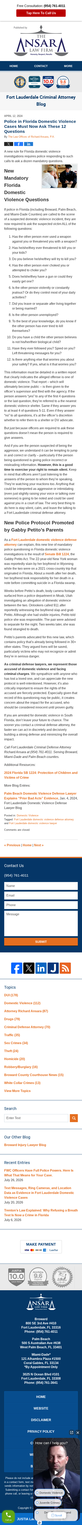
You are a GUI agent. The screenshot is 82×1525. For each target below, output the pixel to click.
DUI (11, 995)
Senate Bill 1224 (57, 554)
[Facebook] (16, 968)
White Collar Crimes (22, 1083)
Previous (12, 845)
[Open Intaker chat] (39, 1523)
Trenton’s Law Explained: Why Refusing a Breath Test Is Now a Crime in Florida (41, 1213)
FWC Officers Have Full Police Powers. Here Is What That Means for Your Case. (38, 1173)
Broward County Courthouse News (33, 1075)
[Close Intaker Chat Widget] (78, 1432)
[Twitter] (28, 968)
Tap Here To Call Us (41, 13)
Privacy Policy (41, 1431)
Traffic (12, 1035)
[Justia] (53, 968)
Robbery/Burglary (21, 1067)
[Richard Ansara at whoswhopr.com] (62, 1277)
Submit (41, 941)
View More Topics (17, 1091)
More (68, 66)
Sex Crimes (16, 1043)
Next (39, 845)
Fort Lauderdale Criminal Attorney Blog (41, 40)
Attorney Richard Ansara (26, 1011)
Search (74, 1118)
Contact (41, 66)
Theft (11, 1051)
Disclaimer (41, 1420)
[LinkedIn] (41, 968)
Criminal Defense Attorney (27, 1027)
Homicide (14, 1059)
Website (41, 1408)
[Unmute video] (57, 1473)
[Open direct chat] (71, 1432)
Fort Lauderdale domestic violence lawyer (33, 823)
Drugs (12, 1019)
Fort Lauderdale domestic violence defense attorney (44, 819)
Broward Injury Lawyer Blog (25, 1145)
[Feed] (65, 968)
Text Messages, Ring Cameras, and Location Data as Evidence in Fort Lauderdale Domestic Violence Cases (39, 1192)
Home (14, 66)
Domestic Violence (27, 815)
